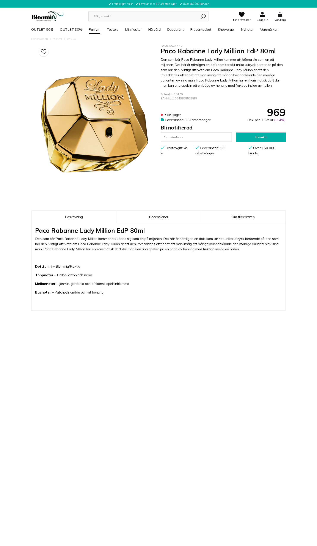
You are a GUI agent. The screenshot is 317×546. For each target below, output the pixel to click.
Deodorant (175, 29)
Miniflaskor (133, 29)
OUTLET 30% (71, 29)
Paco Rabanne (171, 45)
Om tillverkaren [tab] (243, 217)
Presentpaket (200, 29)
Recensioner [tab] (158, 217)
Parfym (94, 29)
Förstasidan (39, 39)
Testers (113, 29)
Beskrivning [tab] (74, 217)
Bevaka (261, 137)
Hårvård (154, 29)
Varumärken (269, 29)
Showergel (226, 29)
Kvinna (71, 39)
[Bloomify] (47, 16)
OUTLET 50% (42, 29)
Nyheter (247, 29)
